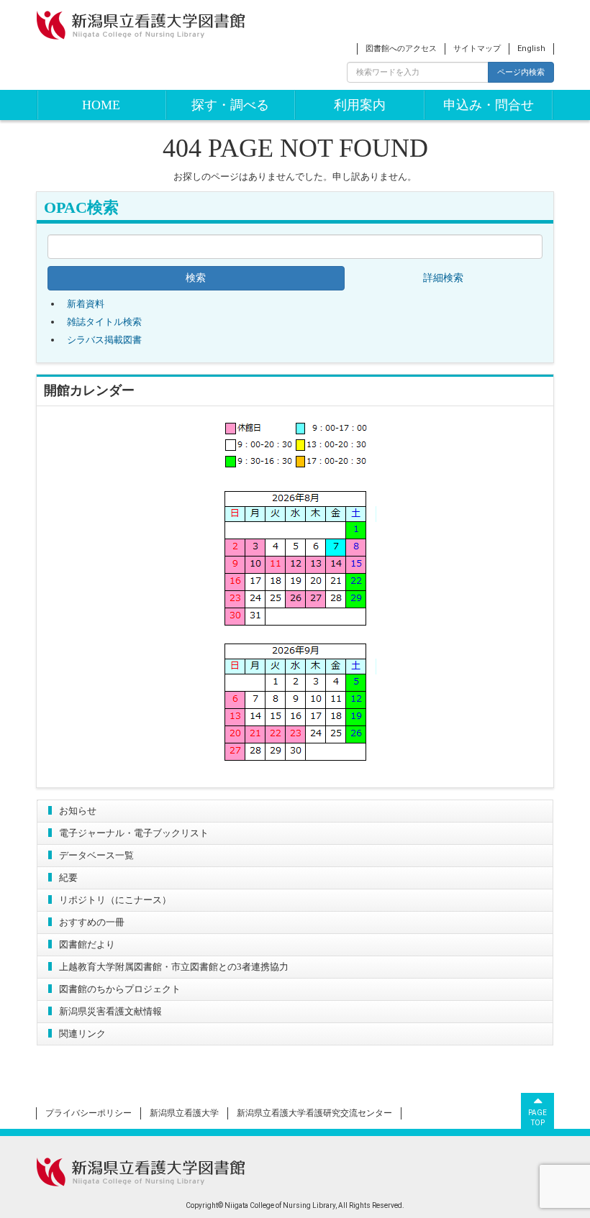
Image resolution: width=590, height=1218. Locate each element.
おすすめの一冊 (91, 922)
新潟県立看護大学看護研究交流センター (314, 1113)
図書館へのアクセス (401, 48)
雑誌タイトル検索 (104, 321)
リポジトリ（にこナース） (115, 899)
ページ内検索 (521, 72)
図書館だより (87, 944)
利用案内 (360, 105)
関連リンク (82, 1033)
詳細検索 (443, 278)
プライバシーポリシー (88, 1113)
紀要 (68, 877)
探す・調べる (230, 105)
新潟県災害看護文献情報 (110, 1011)
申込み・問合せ (488, 105)
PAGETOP (537, 1118)
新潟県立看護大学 (184, 1113)
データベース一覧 (96, 855)
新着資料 (85, 303)
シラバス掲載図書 (104, 339)
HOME (101, 105)
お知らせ (77, 810)
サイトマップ (477, 48)
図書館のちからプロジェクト (120, 989)
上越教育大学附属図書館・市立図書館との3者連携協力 (174, 966)
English (531, 48)
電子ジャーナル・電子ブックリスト (134, 833)
